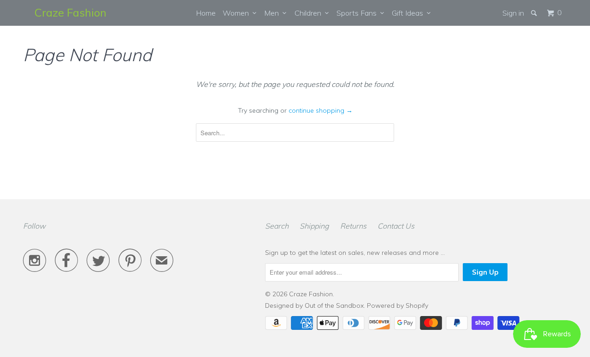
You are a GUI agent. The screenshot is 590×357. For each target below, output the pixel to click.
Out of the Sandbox (334, 305)
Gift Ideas (409, 12)
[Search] (534, 13)
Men (273, 12)
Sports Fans (358, 12)
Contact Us (396, 225)
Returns (353, 225)
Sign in (513, 12)
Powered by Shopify (397, 305)
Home (206, 12)
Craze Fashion (70, 12)
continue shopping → (321, 110)
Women (238, 12)
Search (277, 225)
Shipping (314, 225)
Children (310, 12)
